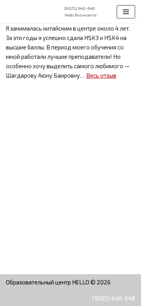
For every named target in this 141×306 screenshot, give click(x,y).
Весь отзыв (101, 75)
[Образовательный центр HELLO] (29, 11)
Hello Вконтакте (80, 15)
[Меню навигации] (126, 11)
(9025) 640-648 (113, 298)
